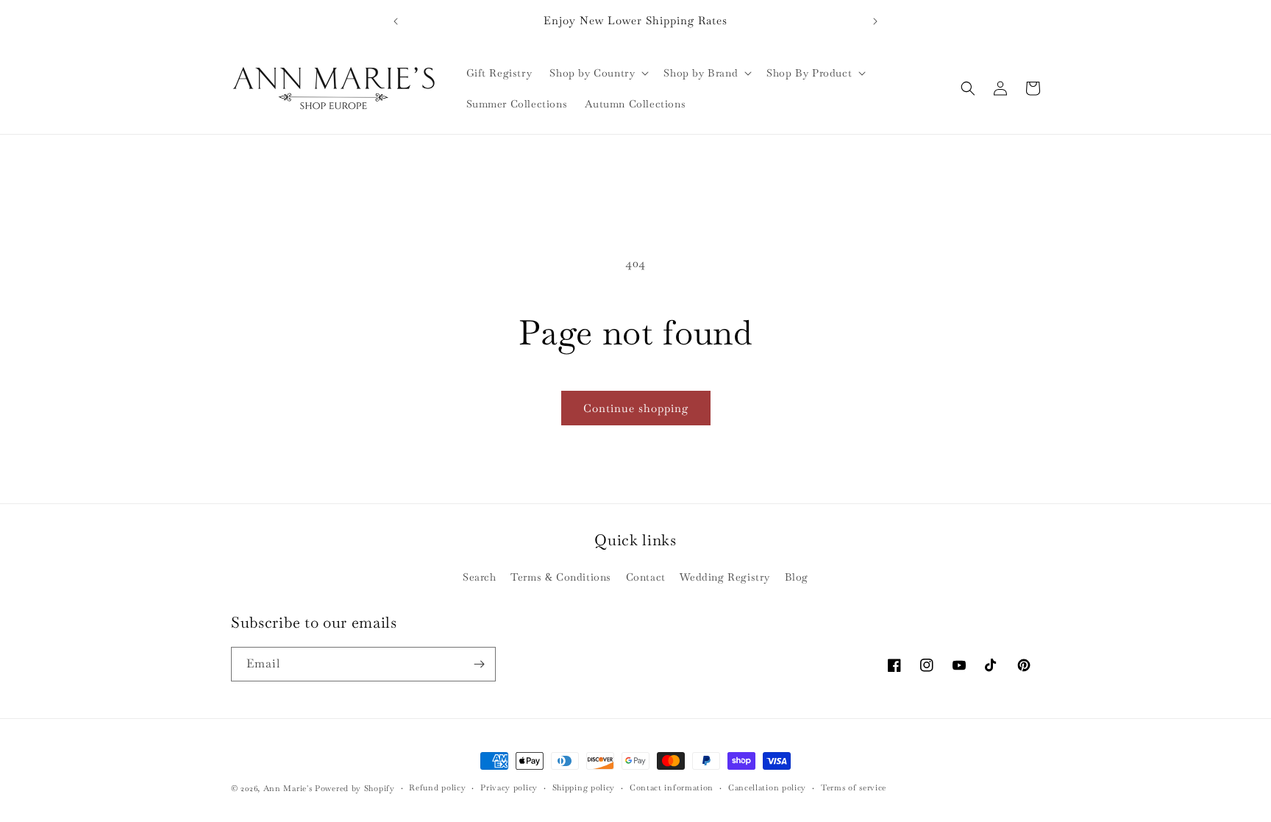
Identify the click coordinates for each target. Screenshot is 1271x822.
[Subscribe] (479, 664)
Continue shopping (635, 408)
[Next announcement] (875, 21)
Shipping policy (584, 787)
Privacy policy (509, 787)
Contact (646, 577)
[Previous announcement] (396, 21)
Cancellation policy (767, 787)
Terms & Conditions (560, 577)
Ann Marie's (288, 788)
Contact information (671, 787)
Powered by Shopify (355, 788)
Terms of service (853, 787)
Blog (796, 577)
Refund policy (437, 787)
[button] (598, 72)
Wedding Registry (725, 577)
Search (479, 577)
